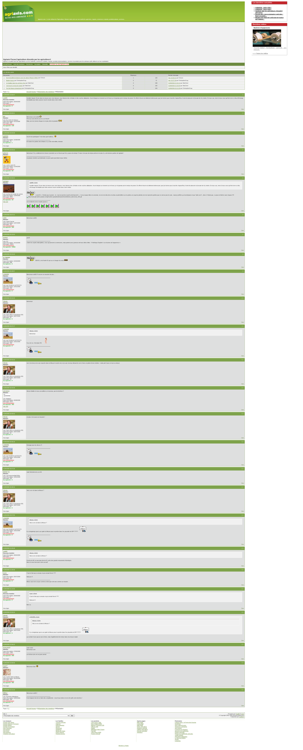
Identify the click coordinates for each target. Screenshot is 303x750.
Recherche (29, 64)
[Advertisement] (124, 40)
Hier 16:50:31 (172, 78)
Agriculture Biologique (181, 736)
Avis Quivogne (7, 728)
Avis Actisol (6, 729)
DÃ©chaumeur (60, 725)
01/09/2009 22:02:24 (9, 612)
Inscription (37, 64)
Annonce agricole (142, 728)
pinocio (5, 153)
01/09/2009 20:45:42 (9, 413)
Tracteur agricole (61, 722)
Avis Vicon (6, 731)
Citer (242, 109)
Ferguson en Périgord (181, 729)
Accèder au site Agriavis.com (59, 64)
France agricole (95, 733)
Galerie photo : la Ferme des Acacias (185, 722)
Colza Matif (140, 724)
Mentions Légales (124, 745)
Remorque (59, 728)
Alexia (5, 301)
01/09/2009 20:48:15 (9, 487)
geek (242, 714)
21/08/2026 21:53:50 (174, 85)
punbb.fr (241, 716)
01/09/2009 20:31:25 (9, 298)
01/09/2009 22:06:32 (9, 644)
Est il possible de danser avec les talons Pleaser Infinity (22, 77)
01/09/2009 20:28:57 (9, 271)
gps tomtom (178, 728)
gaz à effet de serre (180, 725)
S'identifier (45, 64)
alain (4, 218)
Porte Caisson (60, 732)
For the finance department (14, 88)
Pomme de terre (60, 733)
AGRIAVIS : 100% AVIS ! (263, 8)
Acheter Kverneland (9, 726)
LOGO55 (6, 274)
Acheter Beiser (7, 725)
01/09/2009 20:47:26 (9, 468)
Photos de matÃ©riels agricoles (184, 733)
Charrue (58, 724)
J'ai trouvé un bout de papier (14, 85)
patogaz (6, 181)
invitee (5, 238)
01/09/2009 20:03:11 (9, 113)
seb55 (5, 98)
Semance (140, 732)
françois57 (6, 648)
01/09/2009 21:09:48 (9, 569)
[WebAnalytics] (151, 749)
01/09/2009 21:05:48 (9, 548)
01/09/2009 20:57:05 (9, 515)
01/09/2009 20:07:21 (9, 214)
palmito (5, 136)
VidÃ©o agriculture (142, 729)
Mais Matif (140, 725)
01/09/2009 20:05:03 (9, 150)
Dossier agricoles (142, 731)
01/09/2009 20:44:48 (9, 387)
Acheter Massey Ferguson (11, 724)
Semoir (58, 726)
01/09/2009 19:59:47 (9, 94)
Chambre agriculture (9, 733)
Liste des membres (19, 64)
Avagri (177, 739)
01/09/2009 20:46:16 (9, 441)
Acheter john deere (8, 722)
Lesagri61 (178, 741)
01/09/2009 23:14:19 (9, 689)
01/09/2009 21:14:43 (9, 589)
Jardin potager (179, 735)
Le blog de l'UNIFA (180, 738)
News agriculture (142, 726)
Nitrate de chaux (60, 731)
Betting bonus (10, 80)
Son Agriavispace (8, 104)
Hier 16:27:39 (172, 80)
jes (4, 116)
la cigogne (6, 257)
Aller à (5, 714)
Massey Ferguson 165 (97, 725)
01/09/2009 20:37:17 (9, 326)
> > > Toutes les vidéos (260, 53)
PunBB (238, 714)
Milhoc (5, 693)
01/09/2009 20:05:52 (9, 178)
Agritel (93, 728)
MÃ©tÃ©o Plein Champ (97, 729)
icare (5, 573)
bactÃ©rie (178, 724)
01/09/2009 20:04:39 (9, 133)
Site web (5, 201)
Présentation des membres (45, 91)
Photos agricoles (180, 732)
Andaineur (59, 729)
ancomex (6, 391)
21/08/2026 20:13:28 (174, 88)
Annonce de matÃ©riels (181, 731)
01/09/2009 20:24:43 (9, 254)
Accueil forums (7, 64)
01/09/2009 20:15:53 (9, 234)
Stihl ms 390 (94, 726)
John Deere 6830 (96, 732)
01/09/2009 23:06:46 (9, 662)
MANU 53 (6, 472)
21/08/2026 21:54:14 (174, 83)
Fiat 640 (93, 731)
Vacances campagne (181, 726)
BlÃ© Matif (140, 722)
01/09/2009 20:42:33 (9, 359)
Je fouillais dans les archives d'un (15, 83)
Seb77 (5, 666)
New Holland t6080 (96, 724)
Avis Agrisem (7, 732)
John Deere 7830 (96, 722)
